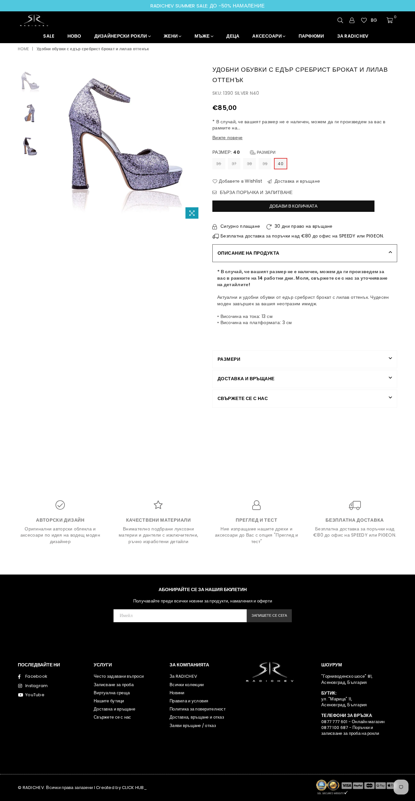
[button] (377, 20)
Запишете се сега (269, 615)
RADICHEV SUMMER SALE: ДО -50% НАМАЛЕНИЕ (207, 5)
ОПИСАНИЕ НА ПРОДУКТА (248, 253)
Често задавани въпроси (119, 676)
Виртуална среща (112, 693)
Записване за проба (114, 685)
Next (197, 143)
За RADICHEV (183, 676)
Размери (266, 152)
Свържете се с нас (112, 717)
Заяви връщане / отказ (193, 725)
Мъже (203, 36)
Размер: (244, 152)
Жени (171, 36)
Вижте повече (227, 137)
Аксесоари (267, 36)
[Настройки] (352, 20)
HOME (23, 49)
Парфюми (311, 36)
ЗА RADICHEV (353, 36)
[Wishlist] (364, 20)
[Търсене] (340, 20)
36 (218, 163)
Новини (177, 693)
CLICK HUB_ (134, 787)
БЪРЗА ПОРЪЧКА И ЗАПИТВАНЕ (255, 192)
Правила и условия (189, 701)
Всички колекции (187, 685)
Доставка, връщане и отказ (197, 717)
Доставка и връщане (296, 181)
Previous (51, 143)
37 (234, 163)
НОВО (74, 36)
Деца (232, 36)
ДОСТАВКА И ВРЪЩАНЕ (246, 378)
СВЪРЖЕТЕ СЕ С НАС (243, 398)
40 (280, 163)
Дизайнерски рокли (121, 36)
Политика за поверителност (198, 709)
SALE (48, 36)
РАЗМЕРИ (229, 359)
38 (249, 163)
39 (265, 163)
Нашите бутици (109, 701)
